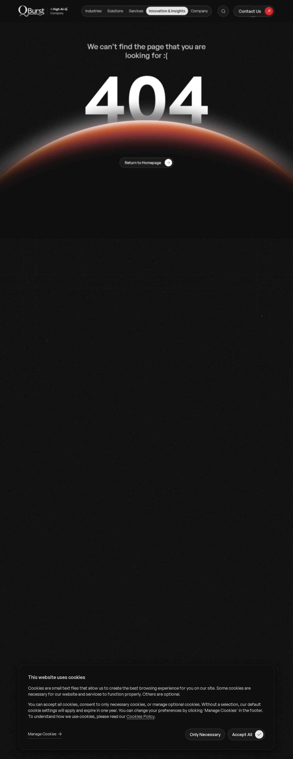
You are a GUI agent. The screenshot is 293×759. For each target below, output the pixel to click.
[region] (146, 702)
